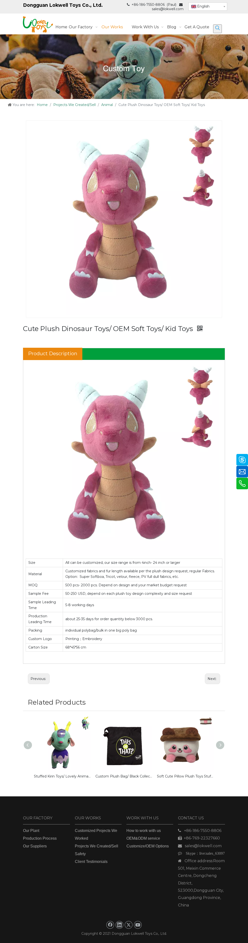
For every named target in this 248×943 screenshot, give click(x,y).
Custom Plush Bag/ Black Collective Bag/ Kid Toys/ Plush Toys (123, 776)
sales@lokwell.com (168, 9)
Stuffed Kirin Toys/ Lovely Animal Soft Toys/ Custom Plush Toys (62, 776)
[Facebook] (110, 925)
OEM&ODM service (143, 838)
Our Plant (31, 831)
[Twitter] (128, 925)
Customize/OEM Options (147, 846)
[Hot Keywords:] (217, 28)
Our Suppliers (35, 846)
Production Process (40, 838)
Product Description (52, 353)
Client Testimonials (91, 862)
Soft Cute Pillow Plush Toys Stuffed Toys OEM (185, 776)
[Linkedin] (119, 925)
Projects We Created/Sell (96, 846)
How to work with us (143, 831)
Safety (80, 854)
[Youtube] (138, 925)
